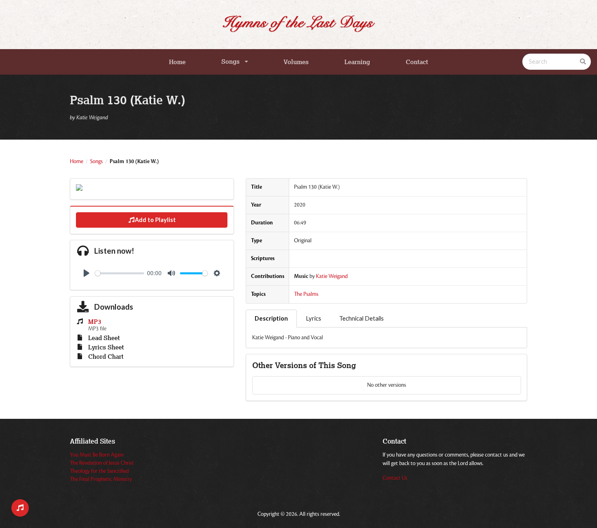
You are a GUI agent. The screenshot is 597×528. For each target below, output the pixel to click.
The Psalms (306, 294)
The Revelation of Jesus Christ (102, 463)
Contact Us (395, 478)
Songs (230, 61)
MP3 (94, 322)
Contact (417, 62)
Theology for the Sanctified (99, 471)
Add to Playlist (155, 219)
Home (177, 62)
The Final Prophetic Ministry (101, 479)
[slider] (119, 273)
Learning (357, 62)
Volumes (296, 62)
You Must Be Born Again (96, 455)
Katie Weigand (332, 276)
